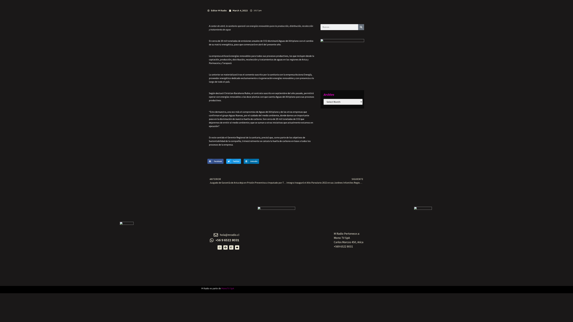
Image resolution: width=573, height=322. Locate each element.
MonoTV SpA (227, 288)
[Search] (361, 27)
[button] (215, 161)
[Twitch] (231, 247)
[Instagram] (220, 247)
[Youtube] (237, 247)
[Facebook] (225, 247)
